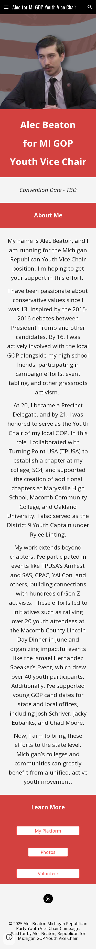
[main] (48, 143)
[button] (6, 7)
